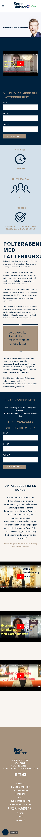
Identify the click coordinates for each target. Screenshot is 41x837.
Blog (20, 817)
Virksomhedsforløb (20, 804)
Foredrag (20, 794)
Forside (20, 783)
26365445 (25, 422)
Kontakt (20, 820)
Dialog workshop (20, 787)
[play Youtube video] (20, 63)
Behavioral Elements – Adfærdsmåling (20, 808)
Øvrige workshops (20, 801)
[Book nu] (5, 832)
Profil (20, 813)
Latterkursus (20, 790)
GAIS (20, 797)
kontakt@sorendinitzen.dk (23, 769)
